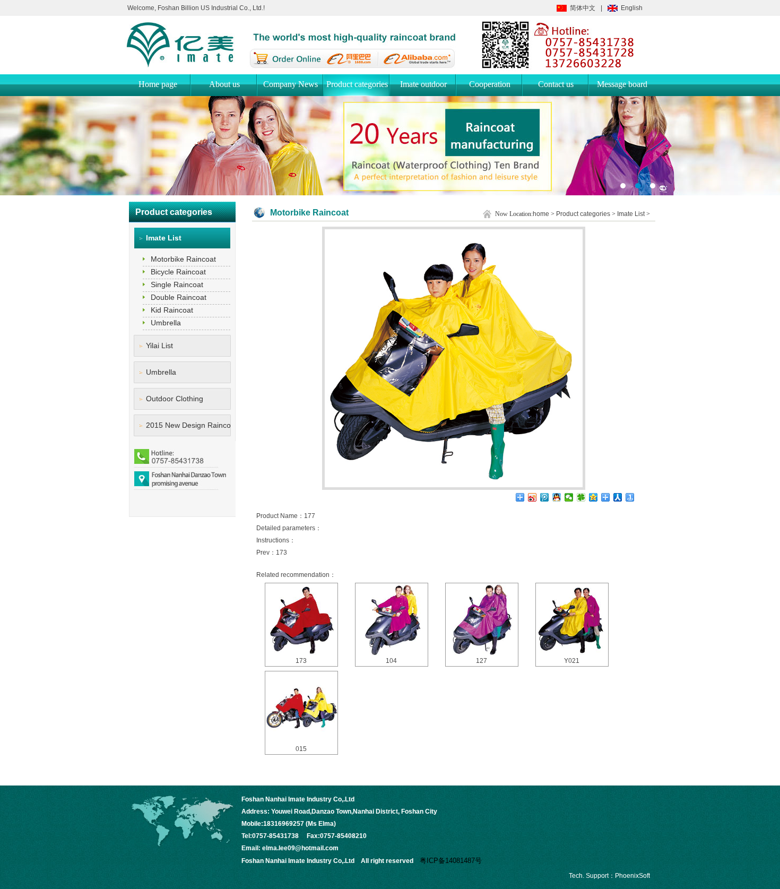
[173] (301, 619)
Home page (157, 84)
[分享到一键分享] (630, 497)
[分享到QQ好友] (556, 497)
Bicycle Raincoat (178, 271)
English (632, 8)
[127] (482, 619)
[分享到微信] (569, 497)
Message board (622, 84)
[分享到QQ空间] (593, 497)
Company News (290, 84)
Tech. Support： (592, 875)
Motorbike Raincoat (183, 259)
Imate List (163, 238)
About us (224, 84)
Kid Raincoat (172, 310)
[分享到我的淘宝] (605, 497)
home (541, 214)
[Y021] (572, 619)
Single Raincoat (177, 284)
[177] (453, 487)
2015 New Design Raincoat (188, 425)
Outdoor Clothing (174, 398)
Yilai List (159, 345)
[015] (301, 707)
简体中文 (582, 8)
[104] (392, 619)
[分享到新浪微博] (532, 497)
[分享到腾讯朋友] (581, 497)
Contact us (556, 84)
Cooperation (489, 84)
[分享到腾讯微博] (544, 497)
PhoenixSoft (632, 875)
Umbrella (166, 322)
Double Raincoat (178, 297)
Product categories (357, 84)
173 (281, 552)
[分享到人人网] (617, 497)
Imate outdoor (423, 84)
